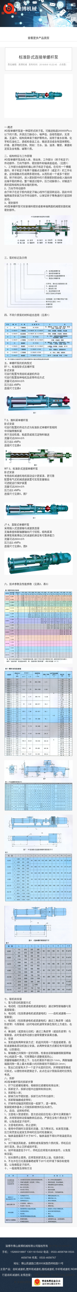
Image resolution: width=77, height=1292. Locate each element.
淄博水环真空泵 (42, 1275)
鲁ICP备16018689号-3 (60, 1246)
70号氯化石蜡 (58, 1275)
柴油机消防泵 (24, 1282)
